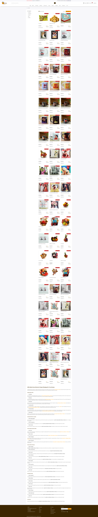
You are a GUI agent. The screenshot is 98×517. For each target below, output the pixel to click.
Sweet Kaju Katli (63, 23)
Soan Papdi (40, 23)
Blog (39, 508)
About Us (40, 512)
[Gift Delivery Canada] (4, 3)
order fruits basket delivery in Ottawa (47, 395)
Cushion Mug (51, 379)
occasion (60, 406)
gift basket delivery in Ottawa (49, 399)
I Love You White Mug (63, 57)
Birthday (41, 5)
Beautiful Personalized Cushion (54, 209)
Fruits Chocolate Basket (64, 226)
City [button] (67, 5)
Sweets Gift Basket (41, 226)
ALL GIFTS (29, 12)
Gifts (60, 5)
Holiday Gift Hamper (52, 226)
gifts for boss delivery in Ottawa (64, 431)
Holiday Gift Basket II (63, 277)
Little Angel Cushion (41, 328)
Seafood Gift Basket (41, 277)
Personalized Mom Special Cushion (54, 328)
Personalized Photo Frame (42, 40)
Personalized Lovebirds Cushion (54, 192)
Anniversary (45, 5)
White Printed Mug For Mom (42, 74)
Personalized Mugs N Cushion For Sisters (54, 312)
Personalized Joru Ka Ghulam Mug (54, 91)
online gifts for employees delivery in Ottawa (59, 441)
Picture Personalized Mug (53, 74)
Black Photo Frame (52, 40)
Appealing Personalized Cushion (65, 192)
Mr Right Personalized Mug (64, 40)
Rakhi (33, 5)
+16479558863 (29, 510)
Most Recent (67, 11)
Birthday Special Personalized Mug (43, 108)
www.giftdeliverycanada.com (33, 516)
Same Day (36, 5)
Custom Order (52, 513)
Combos (56, 5)
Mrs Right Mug (40, 57)
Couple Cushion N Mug (41, 311)
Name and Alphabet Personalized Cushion (43, 210)
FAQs (51, 508)
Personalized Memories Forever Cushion (54, 176)
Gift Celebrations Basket (53, 277)
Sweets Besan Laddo (52, 23)
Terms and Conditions (53, 512)
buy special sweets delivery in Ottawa (59, 413)
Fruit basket (62, 243)
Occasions (63, 5)
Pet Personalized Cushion (42, 345)
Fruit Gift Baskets (41, 260)
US (66, 0)
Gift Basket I (51, 260)
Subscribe (69, 508)
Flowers (53, 5)
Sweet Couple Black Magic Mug (54, 108)
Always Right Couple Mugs (42, 243)
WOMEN (29, 17)
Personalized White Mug (53, 57)
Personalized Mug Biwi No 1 (42, 91)
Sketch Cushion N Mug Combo (65, 294)
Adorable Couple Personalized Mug (65, 108)
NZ (68, 0)
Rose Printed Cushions (64, 311)
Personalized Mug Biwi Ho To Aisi (65, 91)
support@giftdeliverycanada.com (31, 511)
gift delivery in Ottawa (57, 389)
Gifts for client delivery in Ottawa (53, 435)
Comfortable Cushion (41, 192)
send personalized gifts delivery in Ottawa (34, 407)
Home (30, 5)
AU (70, 0)
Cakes (49, 5)
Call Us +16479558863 (36, 0)
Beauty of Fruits (63, 209)
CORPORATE (29, 13)
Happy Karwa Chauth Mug (64, 74)
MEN (28, 16)
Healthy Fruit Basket (63, 260)
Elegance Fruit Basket (52, 243)
